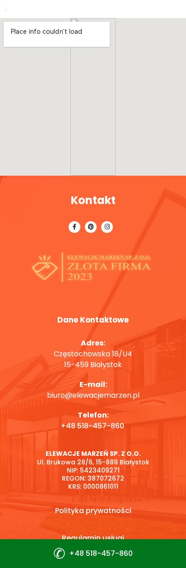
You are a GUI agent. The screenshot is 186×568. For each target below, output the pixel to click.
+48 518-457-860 (93, 426)
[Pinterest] (91, 227)
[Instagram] (107, 227)
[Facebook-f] (74, 227)
